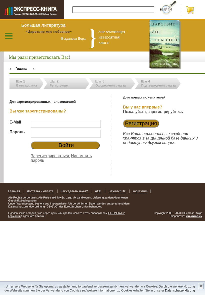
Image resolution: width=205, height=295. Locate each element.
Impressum (140, 191)
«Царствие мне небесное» (49, 32)
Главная (14, 191)
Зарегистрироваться (50, 156)
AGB (98, 191)
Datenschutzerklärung (180, 290)
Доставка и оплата (40, 191)
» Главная (19, 68)
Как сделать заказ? (75, 191)
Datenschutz (117, 191)
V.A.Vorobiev (194, 216)
